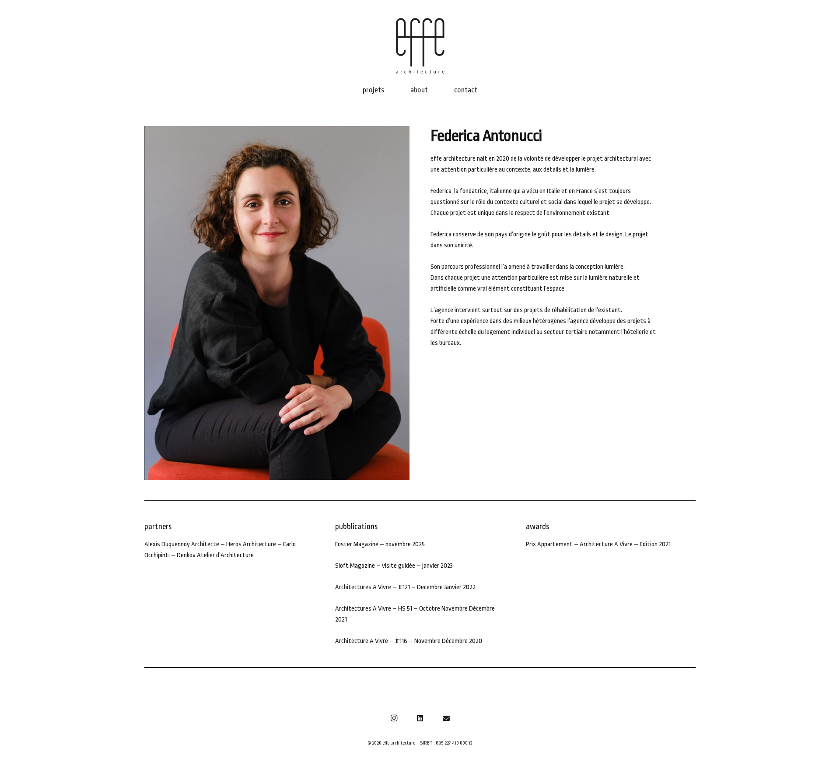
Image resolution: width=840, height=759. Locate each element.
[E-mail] (446, 718)
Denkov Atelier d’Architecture (214, 555)
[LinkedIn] (420, 718)
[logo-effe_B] (420, 46)
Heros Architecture (251, 544)
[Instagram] (393, 718)
